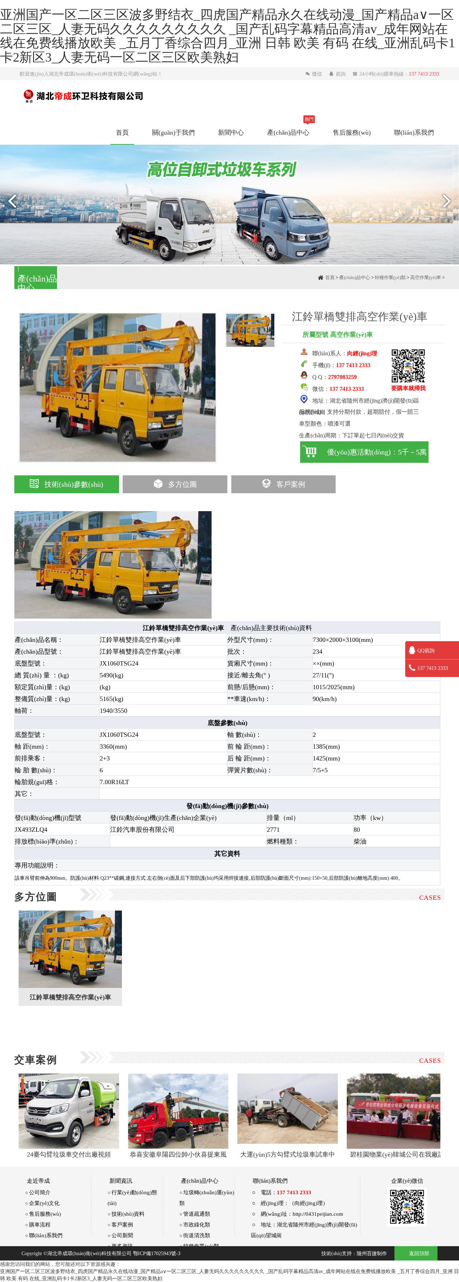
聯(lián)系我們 (414, 132)
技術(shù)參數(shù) (73, 484)
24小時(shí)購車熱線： (395, 73)
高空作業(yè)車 (425, 277)
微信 (314, 73)
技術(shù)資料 (128, 1213)
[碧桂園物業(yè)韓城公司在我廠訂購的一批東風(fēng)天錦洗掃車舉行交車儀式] (397, 1111)
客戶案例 (290, 484)
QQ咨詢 (426, 650)
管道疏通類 (196, 1213)
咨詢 (338, 73)
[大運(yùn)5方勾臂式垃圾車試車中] (287, 1111)
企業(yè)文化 (44, 1203)
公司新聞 (122, 1235)
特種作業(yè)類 (390, 277)
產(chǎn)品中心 (288, 132)
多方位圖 (182, 484)
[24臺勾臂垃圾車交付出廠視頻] (69, 1111)
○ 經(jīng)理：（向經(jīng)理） (290, 1203)
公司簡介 (40, 1192)
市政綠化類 (196, 1224)
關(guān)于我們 (173, 132)
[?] (70, 949)
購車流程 (40, 1224)
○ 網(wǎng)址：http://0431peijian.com (297, 1213)
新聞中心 (231, 132)
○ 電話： (281, 1192)
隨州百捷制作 (372, 1253)
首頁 (122, 132)
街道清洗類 (196, 1235)
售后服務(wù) (352, 132)
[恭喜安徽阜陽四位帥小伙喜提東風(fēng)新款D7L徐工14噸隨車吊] (178, 1111)
